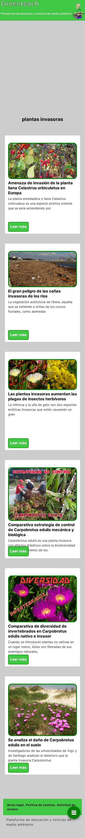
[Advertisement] (42, 65)
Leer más (18, 226)
